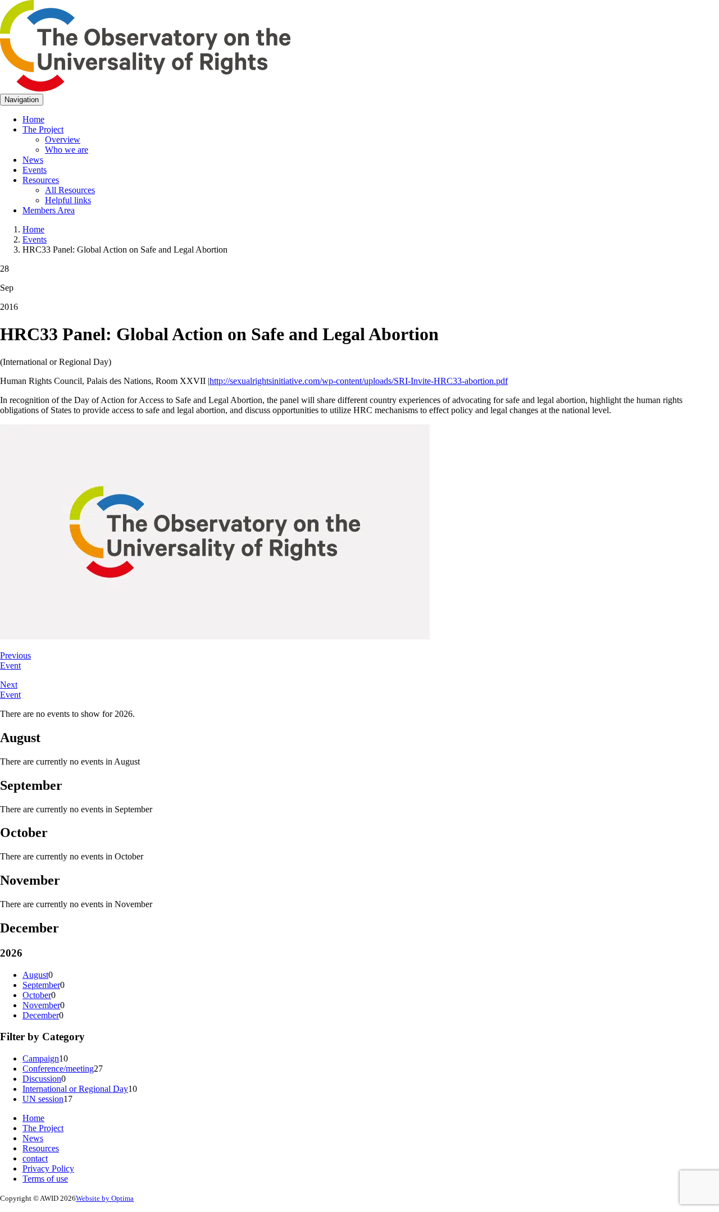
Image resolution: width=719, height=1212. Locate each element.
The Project (42, 129)
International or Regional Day (75, 1089)
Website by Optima (105, 1198)
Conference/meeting (58, 1068)
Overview (62, 139)
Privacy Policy (48, 1168)
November (41, 1005)
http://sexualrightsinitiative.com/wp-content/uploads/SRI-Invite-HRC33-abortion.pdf (359, 381)
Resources (40, 180)
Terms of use (45, 1178)
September (41, 985)
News (32, 159)
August (35, 975)
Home (33, 119)
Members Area (48, 210)
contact (35, 1158)
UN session (42, 1099)
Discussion (41, 1078)
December (40, 1015)
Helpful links (68, 200)
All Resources (70, 190)
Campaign (40, 1058)
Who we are (66, 149)
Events (34, 170)
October (36, 995)
